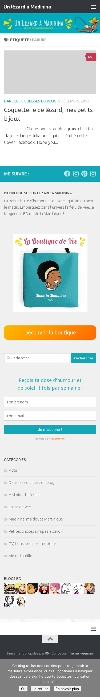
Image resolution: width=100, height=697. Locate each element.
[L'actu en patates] (20, 592)
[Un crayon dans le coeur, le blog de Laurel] (43, 592)
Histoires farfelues (25, 494)
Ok (23, 689)
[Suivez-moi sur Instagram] (76, 173)
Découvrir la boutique (50, 332)
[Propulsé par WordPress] (47, 653)
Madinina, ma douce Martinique (36, 519)
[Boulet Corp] (89, 592)
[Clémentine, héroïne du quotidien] (9, 592)
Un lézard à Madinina (27, 7)
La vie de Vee (20, 507)
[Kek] (66, 592)
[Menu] (93, 6)
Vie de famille (20, 555)
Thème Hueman (80, 653)
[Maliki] (55, 592)
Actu (13, 470)
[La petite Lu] (78, 592)
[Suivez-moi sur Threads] (93, 173)
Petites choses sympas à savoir (36, 531)
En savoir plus (67, 689)
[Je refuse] (93, 678)
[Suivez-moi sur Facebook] (67, 173)
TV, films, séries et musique (32, 543)
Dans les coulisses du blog (30, 101)
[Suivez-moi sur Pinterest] (84, 173)
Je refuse (41, 689)
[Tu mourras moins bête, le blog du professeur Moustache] (20, 605)
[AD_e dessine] (32, 592)
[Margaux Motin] (9, 605)
